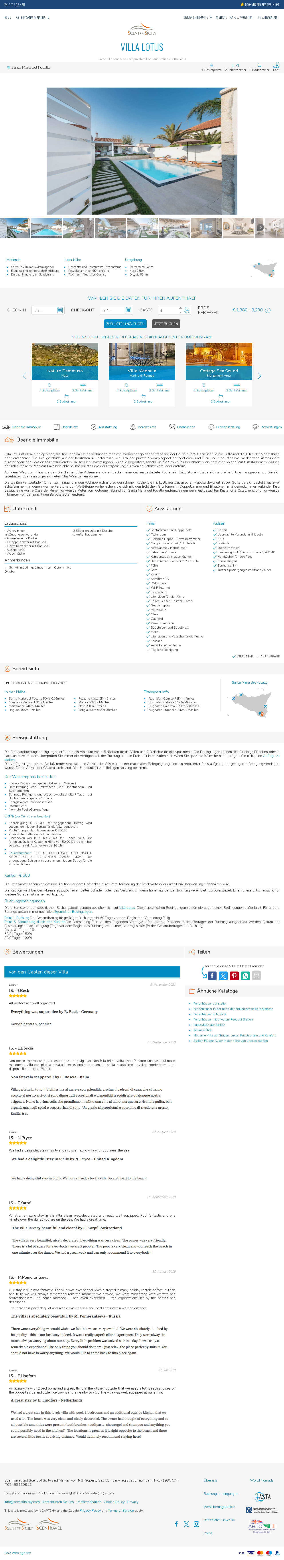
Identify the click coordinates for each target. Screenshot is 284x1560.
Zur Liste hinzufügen (125, 323)
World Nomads (262, 1480)
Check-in (16, 310)
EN (6, 4)
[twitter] (184, 1524)
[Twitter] (223, 976)
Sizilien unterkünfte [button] (196, 17)
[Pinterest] (234, 976)
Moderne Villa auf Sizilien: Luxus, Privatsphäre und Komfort (234, 1035)
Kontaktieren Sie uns (33, 17)
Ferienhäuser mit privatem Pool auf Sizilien (138, 59)
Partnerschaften (89, 1502)
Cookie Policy (114, 1502)
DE (17, 4)
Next (260, 227)
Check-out (83, 310)
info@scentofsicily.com (22, 1502)
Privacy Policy (90, 1511)
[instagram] (194, 1524)
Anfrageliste (269, 17)
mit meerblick (202, 1030)
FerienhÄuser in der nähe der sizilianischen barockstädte (233, 1009)
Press (208, 1533)
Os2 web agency (17, 1553)
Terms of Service (121, 1511)
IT (12, 4)
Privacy (132, 1502)
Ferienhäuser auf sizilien (210, 1003)
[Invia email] (256, 975)
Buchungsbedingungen (221, 1494)
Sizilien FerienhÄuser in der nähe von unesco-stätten (230, 1041)
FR (23, 4)
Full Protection (243, 17)
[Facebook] (212, 976)
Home (7, 17)
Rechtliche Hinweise (219, 1520)
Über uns (210, 1480)
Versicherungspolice (219, 1507)
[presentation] (24, 375)
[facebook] (174, 1524)
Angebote (221, 17)
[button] (142, 151)
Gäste (146, 310)
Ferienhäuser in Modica (209, 1014)
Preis (203, 308)
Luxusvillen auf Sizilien (209, 1025)
